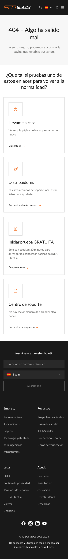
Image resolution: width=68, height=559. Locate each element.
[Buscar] (41, 7)
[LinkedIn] (37, 523)
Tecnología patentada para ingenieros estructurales (16, 445)
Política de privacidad (16, 483)
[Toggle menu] (63, 7)
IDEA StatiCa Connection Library (49, 434)
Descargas (43, 504)
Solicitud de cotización (44, 487)
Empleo (8, 431)
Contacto (43, 476)
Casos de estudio (47, 424)
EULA (6, 476)
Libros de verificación (50, 445)
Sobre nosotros (12, 417)
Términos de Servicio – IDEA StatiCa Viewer (16, 497)
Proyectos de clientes (50, 417)
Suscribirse (34, 386)
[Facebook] (23, 523)
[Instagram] (30, 523)
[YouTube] (44, 523)
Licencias (9, 511)
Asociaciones (11, 424)
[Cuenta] (57, 7)
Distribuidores (46, 497)
